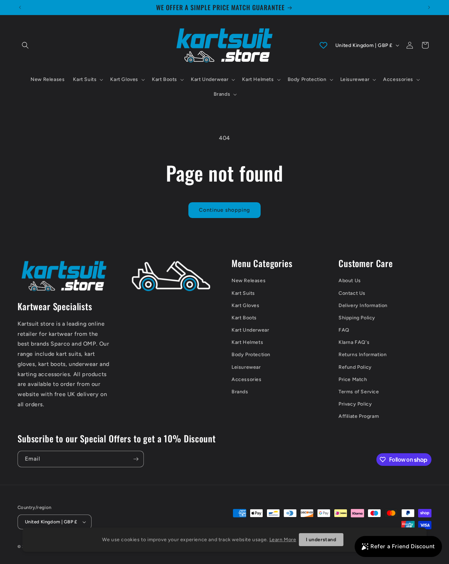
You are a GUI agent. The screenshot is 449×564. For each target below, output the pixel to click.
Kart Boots (244, 318)
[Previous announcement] (20, 7)
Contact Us (352, 293)
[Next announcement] (429, 7)
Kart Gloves (246, 305)
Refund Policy (355, 367)
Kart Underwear (250, 330)
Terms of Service (359, 392)
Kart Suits (243, 293)
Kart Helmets (247, 342)
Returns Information (363, 355)
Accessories (247, 379)
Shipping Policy (357, 318)
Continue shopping (224, 210)
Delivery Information (363, 305)
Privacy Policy (355, 404)
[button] (25, 45)
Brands (240, 392)
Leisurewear (246, 367)
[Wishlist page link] (323, 45)
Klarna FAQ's (354, 342)
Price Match (353, 379)
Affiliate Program (359, 416)
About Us (350, 281)
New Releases (249, 281)
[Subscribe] (135, 459)
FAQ (344, 330)
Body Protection (251, 355)
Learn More (282, 540)
